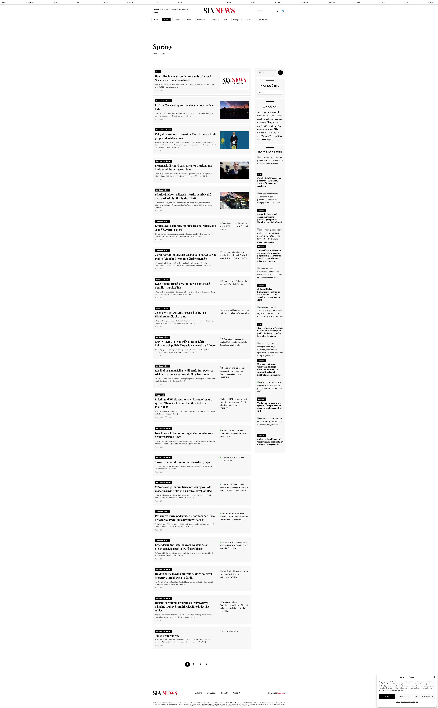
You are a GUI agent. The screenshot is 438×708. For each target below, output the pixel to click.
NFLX (358, 2)
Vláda (267, 140)
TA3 (277, 133)
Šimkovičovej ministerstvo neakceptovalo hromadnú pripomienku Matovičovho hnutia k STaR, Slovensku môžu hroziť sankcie (269, 255)
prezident (272, 126)
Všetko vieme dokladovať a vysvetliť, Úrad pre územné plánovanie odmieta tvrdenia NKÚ (269, 407)
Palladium (331, 2)
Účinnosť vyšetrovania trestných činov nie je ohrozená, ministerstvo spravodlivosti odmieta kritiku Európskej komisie (269, 369)
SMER (269, 133)
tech (259, 136)
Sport (225, 20)
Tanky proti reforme (167, 636)
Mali (267, 119)
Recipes (249, 20)
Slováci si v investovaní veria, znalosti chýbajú (182, 462)
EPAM (3, 2)
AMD (157, 2)
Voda (272, 140)
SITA (276, 129)
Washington (278, 140)
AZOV (266, 113)
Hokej (270, 116)
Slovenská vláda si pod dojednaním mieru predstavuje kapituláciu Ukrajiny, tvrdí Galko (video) (269, 218)
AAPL (79, 2)
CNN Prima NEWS (162, 190)
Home (156, 20)
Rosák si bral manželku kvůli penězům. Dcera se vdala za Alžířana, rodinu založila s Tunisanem (184, 372)
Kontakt (224, 693)
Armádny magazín (162, 279)
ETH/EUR (227, 2)
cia (270, 112)
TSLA (180, 2)
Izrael (276, 116)
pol (258, 126)
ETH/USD (304, 2)
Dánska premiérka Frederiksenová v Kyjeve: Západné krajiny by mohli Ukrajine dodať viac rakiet (182, 606)
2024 (259, 113)
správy (274, 133)
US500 (430, 2)
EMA (274, 112)
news (264, 123)
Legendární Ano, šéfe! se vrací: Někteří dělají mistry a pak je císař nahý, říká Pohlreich (181, 546)
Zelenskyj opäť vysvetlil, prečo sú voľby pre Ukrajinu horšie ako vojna (180, 314)
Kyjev (259, 119)
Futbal (259, 116)
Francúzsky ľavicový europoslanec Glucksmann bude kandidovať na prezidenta (183, 167)
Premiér (264, 126)
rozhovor (264, 129)
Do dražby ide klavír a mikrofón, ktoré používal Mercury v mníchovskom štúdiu (183, 575)
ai (262, 112)
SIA (219, 10)
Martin (272, 119)
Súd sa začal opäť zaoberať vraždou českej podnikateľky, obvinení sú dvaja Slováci (270, 442)
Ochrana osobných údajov (206, 693)
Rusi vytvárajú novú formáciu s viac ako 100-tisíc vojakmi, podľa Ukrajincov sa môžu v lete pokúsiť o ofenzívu (270, 332)
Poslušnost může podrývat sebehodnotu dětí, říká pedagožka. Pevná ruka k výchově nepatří (185, 518)
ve (263, 139)
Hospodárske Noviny (163, 101)
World (189, 20)
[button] (433, 677)
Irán (273, 116)
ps (279, 126)
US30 (253, 2)
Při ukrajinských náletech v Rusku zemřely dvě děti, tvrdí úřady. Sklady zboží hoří (183, 196)
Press (158, 395)
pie (279, 123)
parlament (274, 123)
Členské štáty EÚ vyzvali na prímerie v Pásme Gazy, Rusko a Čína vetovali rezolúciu (269, 182)
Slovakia (177, 20)
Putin (259, 129)
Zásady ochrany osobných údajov (407, 702)
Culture (214, 20)
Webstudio (281, 693)
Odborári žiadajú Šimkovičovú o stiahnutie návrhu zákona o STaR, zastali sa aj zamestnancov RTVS (268, 294)
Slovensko (261, 133)
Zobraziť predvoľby (424, 696)
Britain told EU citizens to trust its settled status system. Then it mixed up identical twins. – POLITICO (183, 403)
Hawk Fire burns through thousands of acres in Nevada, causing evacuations (183, 78)
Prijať (387, 696)
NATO (259, 123)
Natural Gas (29, 2)
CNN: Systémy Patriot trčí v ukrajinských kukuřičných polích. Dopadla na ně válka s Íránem (185, 343)
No (268, 122)
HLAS (265, 115)
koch (280, 116)
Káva (263, 119)
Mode (280, 119)
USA (279, 136)
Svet (157, 72)
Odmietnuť (405, 696)
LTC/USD (104, 2)
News (166, 20)
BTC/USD (129, 2)
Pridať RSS (282, 20)
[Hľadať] (280, 72)
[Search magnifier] (276, 10)
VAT (259, 140)
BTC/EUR (278, 2)
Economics (201, 20)
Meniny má (178, 9)
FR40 (407, 2)
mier (276, 119)
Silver (55, 2)
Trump (264, 136)
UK (270, 135)
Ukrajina (274, 136)
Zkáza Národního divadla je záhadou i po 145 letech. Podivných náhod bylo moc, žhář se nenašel (185, 256)
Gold (203, 2)
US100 (382, 2)
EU (278, 112)
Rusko (270, 129)
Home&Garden (263, 20)
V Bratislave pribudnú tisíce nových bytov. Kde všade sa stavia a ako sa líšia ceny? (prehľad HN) (183, 489)
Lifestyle (236, 20)
